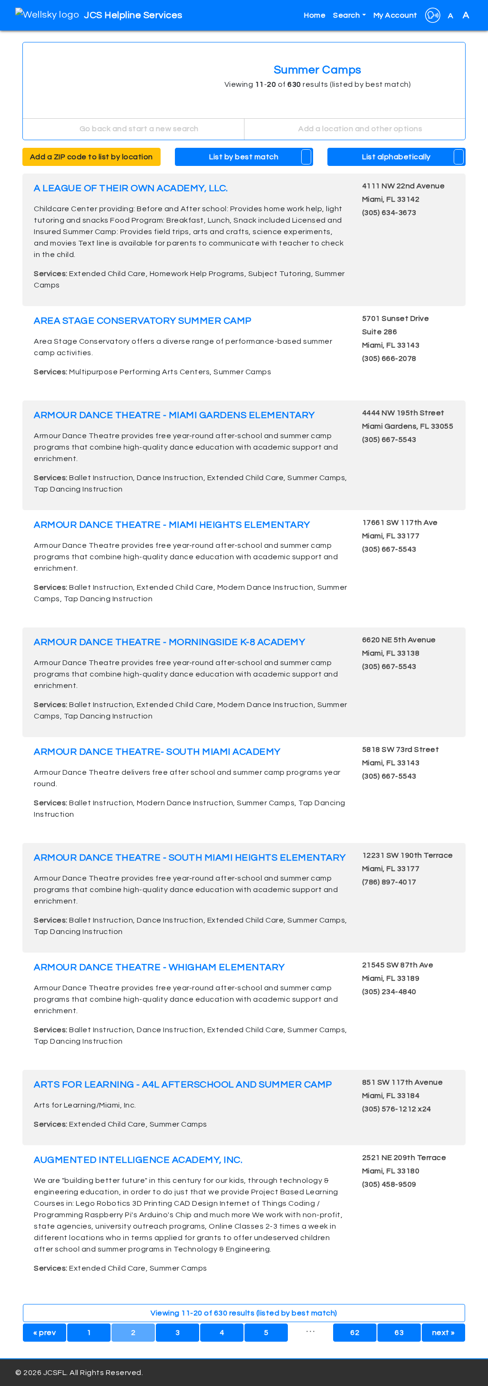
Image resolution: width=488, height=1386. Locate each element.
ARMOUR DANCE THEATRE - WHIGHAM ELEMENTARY (159, 967)
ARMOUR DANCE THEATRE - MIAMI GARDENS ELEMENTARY (174, 415)
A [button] (458, 15)
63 (399, 1332)
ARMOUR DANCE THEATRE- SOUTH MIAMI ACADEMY (157, 752)
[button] (432, 15)
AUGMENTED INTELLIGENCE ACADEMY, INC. (138, 1160)
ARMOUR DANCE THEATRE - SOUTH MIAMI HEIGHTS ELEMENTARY (190, 857)
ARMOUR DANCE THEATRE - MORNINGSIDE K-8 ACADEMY (169, 642)
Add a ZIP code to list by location (91, 157)
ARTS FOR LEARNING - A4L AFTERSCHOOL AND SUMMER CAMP (183, 1084)
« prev (44, 1332)
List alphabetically (396, 157)
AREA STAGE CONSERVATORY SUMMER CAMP (143, 321)
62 (354, 1332)
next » (443, 1332)
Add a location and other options (360, 129)
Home (314, 15)
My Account (395, 15)
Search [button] (346, 15)
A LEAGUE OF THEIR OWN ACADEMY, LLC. (131, 188)
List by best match (243, 157)
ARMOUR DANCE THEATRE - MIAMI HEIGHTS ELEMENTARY (172, 525)
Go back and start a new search (138, 129)
